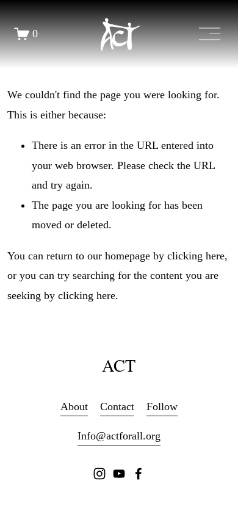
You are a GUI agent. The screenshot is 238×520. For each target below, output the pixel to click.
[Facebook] (138, 474)
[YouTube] (119, 474)
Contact (117, 406)
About (74, 406)
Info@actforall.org (119, 436)
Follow (162, 406)
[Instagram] (99, 474)
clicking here (196, 256)
